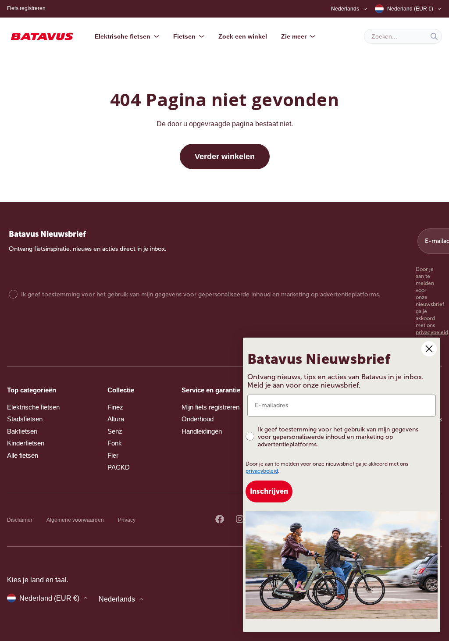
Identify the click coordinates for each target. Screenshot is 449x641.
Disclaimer (19, 520)
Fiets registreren (26, 8)
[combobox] (403, 36)
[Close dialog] (429, 348)
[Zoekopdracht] (434, 36)
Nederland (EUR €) (410, 9)
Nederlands (345, 8)
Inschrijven (269, 491)
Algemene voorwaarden (75, 520)
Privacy (126, 520)
